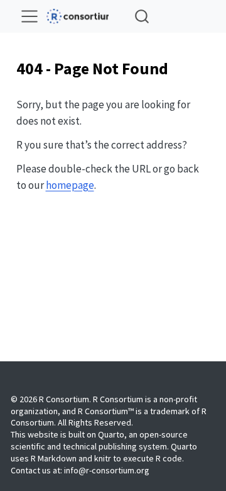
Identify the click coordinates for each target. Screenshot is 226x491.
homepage (70, 185)
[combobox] (142, 16)
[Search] (142, 16)
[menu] (29, 16)
